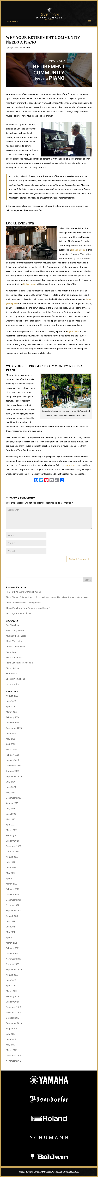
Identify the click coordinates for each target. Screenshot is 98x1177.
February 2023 (12, 835)
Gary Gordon (13, 48)
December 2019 (13, 1007)
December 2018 (13, 1055)
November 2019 (13, 1012)
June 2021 (11, 926)
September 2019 (14, 1023)
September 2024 (14, 776)
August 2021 (12, 916)
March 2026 (11, 712)
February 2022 (12, 889)
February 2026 (12, 717)
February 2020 (12, 996)
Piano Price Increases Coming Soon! (23, 602)
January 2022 (12, 894)
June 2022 (11, 867)
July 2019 (10, 1034)
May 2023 (10, 819)
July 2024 (10, 781)
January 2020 (12, 1001)
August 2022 (12, 857)
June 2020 (11, 980)
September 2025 (14, 728)
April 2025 (10, 744)
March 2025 (11, 749)
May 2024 (10, 792)
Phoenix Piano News (15, 646)
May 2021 (10, 932)
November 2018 (13, 1061)
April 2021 (10, 937)
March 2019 (11, 1050)
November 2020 (13, 959)
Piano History (12, 668)
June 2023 (11, 814)
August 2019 (12, 1028)
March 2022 (11, 883)
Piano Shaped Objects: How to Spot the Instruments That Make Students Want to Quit (47, 597)
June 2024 (11, 787)
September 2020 (14, 969)
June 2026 (11, 701)
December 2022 (13, 846)
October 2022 (12, 851)
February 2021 (12, 948)
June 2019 (11, 1039)
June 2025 (11, 733)
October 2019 (12, 1018)
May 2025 (10, 738)
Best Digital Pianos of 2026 (19, 613)
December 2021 (13, 900)
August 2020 (12, 975)
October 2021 (12, 905)
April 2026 (10, 706)
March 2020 (11, 991)
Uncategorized (13, 684)
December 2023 (13, 798)
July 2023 (10, 808)
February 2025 (12, 755)
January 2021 (12, 953)
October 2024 (12, 771)
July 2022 (10, 862)
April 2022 (10, 878)
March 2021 (11, 943)
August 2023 (12, 803)
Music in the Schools (16, 636)
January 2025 (12, 760)
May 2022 (10, 873)
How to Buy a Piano (15, 630)
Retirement (11, 673)
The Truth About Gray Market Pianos (23, 592)
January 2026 (12, 722)
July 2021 (10, 921)
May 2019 (10, 1044)
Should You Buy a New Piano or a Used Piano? (28, 608)
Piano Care (11, 652)
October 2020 (12, 964)
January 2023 (12, 841)
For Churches (12, 625)
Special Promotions (15, 679)
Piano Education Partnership (19, 662)
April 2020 (10, 985)
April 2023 (10, 824)
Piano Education (14, 657)
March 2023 (11, 830)
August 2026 (12, 696)
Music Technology (14, 641)
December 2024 (13, 765)
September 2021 (14, 910)
